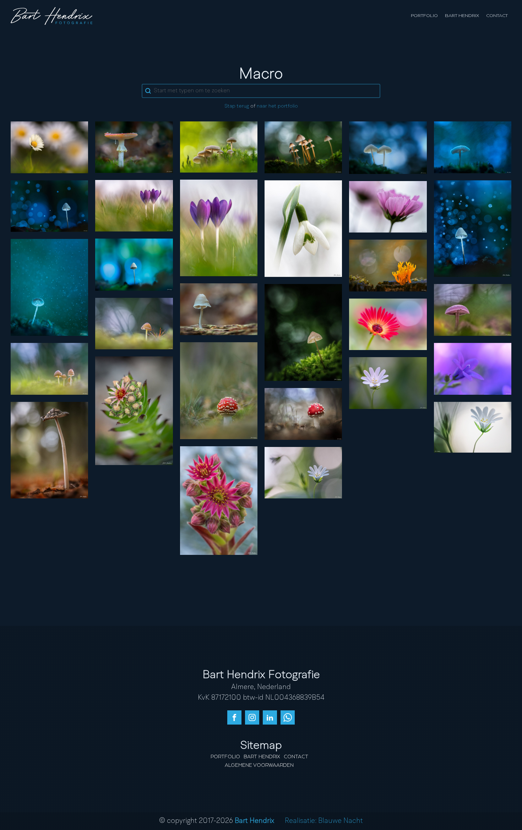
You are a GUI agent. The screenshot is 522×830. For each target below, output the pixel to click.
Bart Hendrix (462, 15)
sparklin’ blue (49, 205)
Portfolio (424, 15)
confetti (472, 228)
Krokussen (219, 227)
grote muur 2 (472, 427)
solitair (218, 309)
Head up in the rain (472, 147)
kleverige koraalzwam (388, 265)
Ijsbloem (387, 324)
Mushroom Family (218, 146)
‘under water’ (49, 287)
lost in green (303, 332)
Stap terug (236, 106)
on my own (134, 264)
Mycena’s (303, 147)
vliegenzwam (218, 390)
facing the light (134, 323)
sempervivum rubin (218, 500)
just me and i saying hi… (49, 450)
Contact (497, 15)
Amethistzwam (472, 309)
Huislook (134, 410)
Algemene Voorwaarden (259, 765)
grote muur (303, 472)
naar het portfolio (277, 106)
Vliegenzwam (134, 147)
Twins (388, 147)
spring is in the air (134, 205)
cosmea (388, 206)
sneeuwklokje (303, 228)
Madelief (49, 147)
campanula (472, 368)
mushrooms (49, 368)
